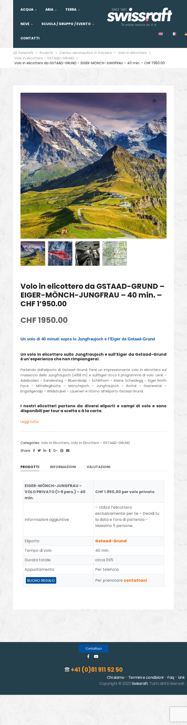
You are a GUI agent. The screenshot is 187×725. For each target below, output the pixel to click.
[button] (93, 648)
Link (181, 677)
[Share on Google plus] (55, 450)
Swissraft (140, 683)
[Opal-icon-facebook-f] (88, 656)
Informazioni (63, 467)
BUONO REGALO (41, 580)
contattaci (135, 580)
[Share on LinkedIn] (44, 450)
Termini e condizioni (145, 677)
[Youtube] (96, 656)
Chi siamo (115, 677)
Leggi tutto (29, 421)
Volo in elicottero (55, 442)
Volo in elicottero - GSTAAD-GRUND (100, 442)
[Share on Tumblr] (49, 450)
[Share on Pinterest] (62, 450)
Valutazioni (98, 467)
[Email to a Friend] (68, 450)
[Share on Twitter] (39, 450)
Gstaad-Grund (111, 541)
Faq (170, 677)
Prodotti (29, 467)
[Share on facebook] (34, 450)
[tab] (29, 468)
